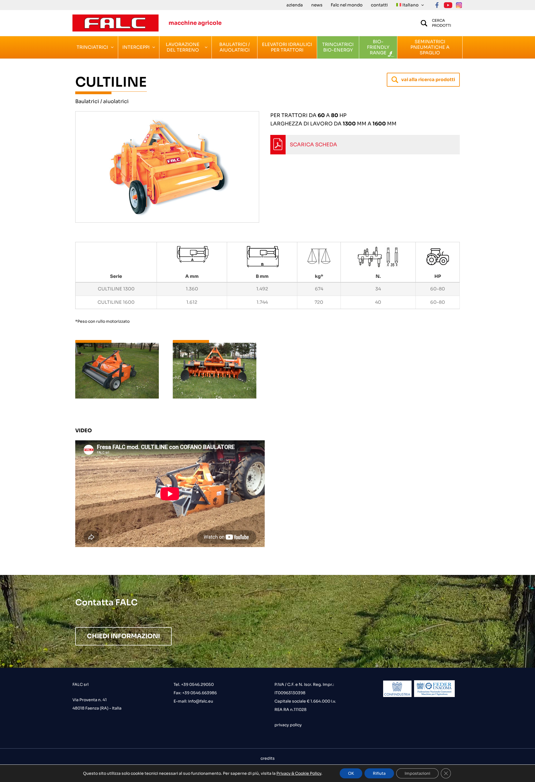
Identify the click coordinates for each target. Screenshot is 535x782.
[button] (421, 5)
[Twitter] (448, 5)
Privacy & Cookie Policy (298, 773)
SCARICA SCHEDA (313, 145)
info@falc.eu (200, 701)
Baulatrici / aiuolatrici (102, 101)
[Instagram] (459, 5)
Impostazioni (417, 773)
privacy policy (288, 724)
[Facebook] (437, 5)
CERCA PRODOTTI (441, 23)
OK (351, 773)
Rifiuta (379, 773)
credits (268, 758)
